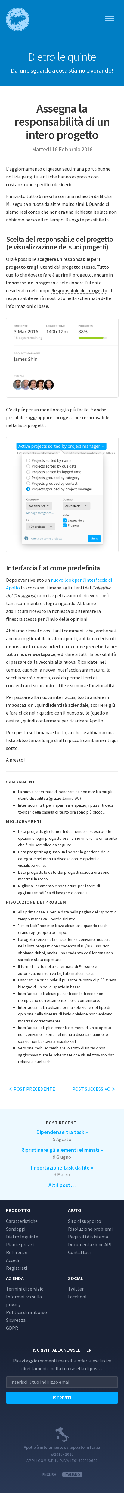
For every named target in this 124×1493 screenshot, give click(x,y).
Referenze (16, 1252)
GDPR (12, 1328)
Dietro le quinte (22, 1237)
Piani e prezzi (20, 1244)
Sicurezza (16, 1320)
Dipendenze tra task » (62, 1132)
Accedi (12, 1260)
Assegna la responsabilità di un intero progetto (61, 121)
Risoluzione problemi (90, 1229)
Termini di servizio (25, 1289)
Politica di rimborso (26, 1312)
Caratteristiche (22, 1221)
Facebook (78, 1297)
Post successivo (91, 1089)
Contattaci (79, 1252)
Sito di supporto (84, 1221)
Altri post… (62, 1185)
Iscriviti (62, 1398)
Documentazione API (90, 1244)
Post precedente (34, 1089)
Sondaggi (15, 1229)
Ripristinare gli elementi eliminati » (62, 1149)
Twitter (76, 1289)
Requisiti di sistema (88, 1237)
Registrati (16, 1268)
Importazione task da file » (62, 1167)
